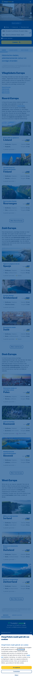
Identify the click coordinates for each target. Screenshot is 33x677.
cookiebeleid (21, 649)
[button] (16, 675)
